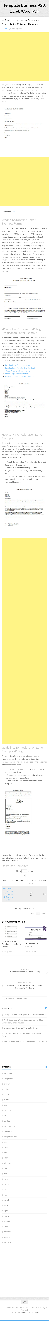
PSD (5, 1195)
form (5, 1153)
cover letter (8, 1131)
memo (6, 1168)
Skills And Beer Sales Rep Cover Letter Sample (21, 1028)
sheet (6, 1227)
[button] (12, 880)
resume (7, 1216)
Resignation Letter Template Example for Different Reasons (8, 894)
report (6, 1211)
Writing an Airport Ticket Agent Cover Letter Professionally (25, 1015)
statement (7, 1232)
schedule (7, 1221)
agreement (8, 1073)
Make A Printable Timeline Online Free (20, 377)
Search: (22, 875)
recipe (6, 1205)
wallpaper (7, 1242)
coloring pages (9, 1126)
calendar (7, 1100)
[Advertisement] (24, 56)
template (7, 1237)
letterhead (7, 1163)
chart (6, 1116)
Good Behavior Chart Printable (17, 371)
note (5, 1174)
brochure (7, 1084)
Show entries (24, 871)
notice (6, 1179)
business (7, 1094)
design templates (10, 1137)
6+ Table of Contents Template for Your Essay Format (11, 944)
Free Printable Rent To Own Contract (20, 368)
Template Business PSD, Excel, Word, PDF (24, 8)
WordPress (23, 1313)
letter (4, 29)
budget (6, 1089)
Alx (37, 1313)
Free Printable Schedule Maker (17, 365)
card (5, 1105)
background (8, 1079)
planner (7, 1184)
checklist (7, 1121)
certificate (7, 1110)
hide (13, 212)
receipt (6, 1200)
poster (6, 1190)
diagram (7, 1142)
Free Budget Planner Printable (17, 374)
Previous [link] (31, 913)
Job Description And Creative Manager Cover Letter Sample (25, 1041)
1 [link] (38, 913)
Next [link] (44, 913)
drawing (7, 1147)
